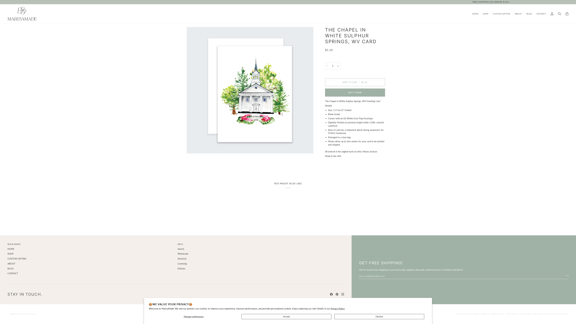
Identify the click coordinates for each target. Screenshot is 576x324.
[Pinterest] (337, 294)
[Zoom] (250, 90)
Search (181, 249)
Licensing (182, 263)
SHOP (11, 253)
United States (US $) (22, 314)
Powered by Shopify (556, 314)
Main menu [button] (14, 244)
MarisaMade (465, 314)
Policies (181, 268)
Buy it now (355, 92)
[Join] (566, 275)
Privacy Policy (338, 308)
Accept (286, 316)
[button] (486, 13)
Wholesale (183, 253)
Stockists (182, 258)
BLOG (11, 268)
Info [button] (180, 244)
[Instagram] (342, 294)
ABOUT (11, 263)
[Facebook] (331, 294)
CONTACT (13, 273)
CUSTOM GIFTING (17, 258)
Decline (379, 316)
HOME (11, 249)
